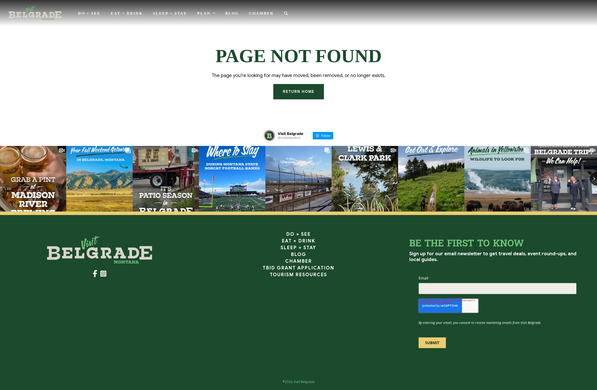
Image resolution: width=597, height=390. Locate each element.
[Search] (286, 13)
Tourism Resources (298, 275)
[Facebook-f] (95, 275)
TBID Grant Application (298, 268)
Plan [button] (204, 13)
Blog (232, 13)
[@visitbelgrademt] (269, 135)
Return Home (298, 91)
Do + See (89, 13)
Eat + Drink (127, 13)
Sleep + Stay (170, 13)
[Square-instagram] (103, 275)
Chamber (261, 13)
